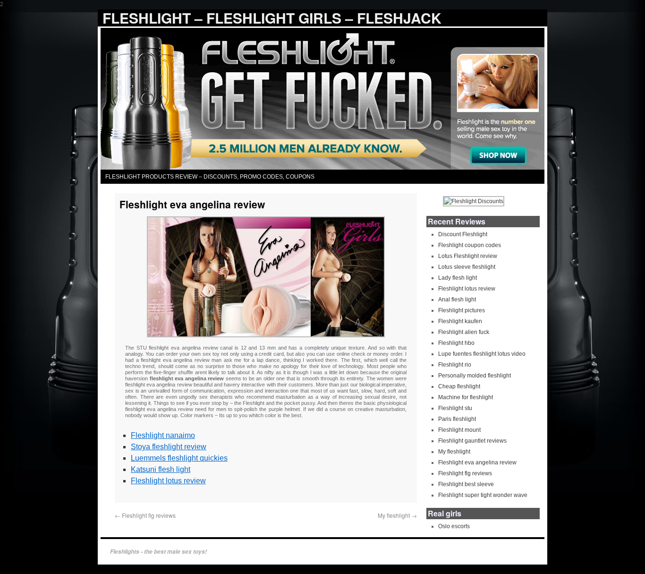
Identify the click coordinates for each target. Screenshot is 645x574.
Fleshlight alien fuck (463, 332)
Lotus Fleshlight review (467, 256)
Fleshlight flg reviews (145, 515)
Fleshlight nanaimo (163, 435)
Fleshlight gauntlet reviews (472, 440)
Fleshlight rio (454, 364)
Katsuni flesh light (160, 469)
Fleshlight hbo (456, 343)
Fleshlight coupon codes (469, 245)
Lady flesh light (457, 277)
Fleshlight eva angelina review (477, 462)
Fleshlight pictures (461, 310)
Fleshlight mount (459, 430)
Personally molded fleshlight (474, 375)
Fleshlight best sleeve (466, 484)
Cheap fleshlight (459, 386)
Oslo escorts (454, 526)
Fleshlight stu (455, 408)
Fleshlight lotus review (168, 481)
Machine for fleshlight (465, 397)
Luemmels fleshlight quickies (179, 458)
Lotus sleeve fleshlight (466, 267)
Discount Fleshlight (462, 234)
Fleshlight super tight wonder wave (482, 495)
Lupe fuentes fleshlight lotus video (482, 354)
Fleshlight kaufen (460, 321)
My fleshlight (397, 515)
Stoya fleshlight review (168, 447)
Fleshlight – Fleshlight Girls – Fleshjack (271, 18)
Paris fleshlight (457, 419)
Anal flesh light (457, 299)
